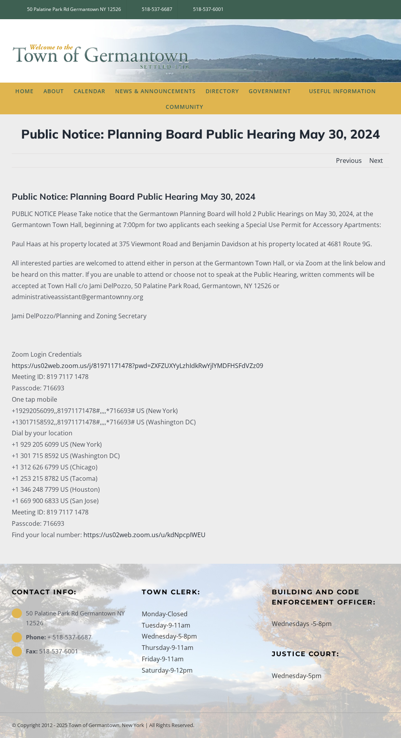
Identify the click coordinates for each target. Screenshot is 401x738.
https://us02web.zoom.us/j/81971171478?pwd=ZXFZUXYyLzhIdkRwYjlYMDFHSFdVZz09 (137, 365)
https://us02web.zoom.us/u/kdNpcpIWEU (144, 534)
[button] (223, 106)
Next (376, 160)
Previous (349, 160)
